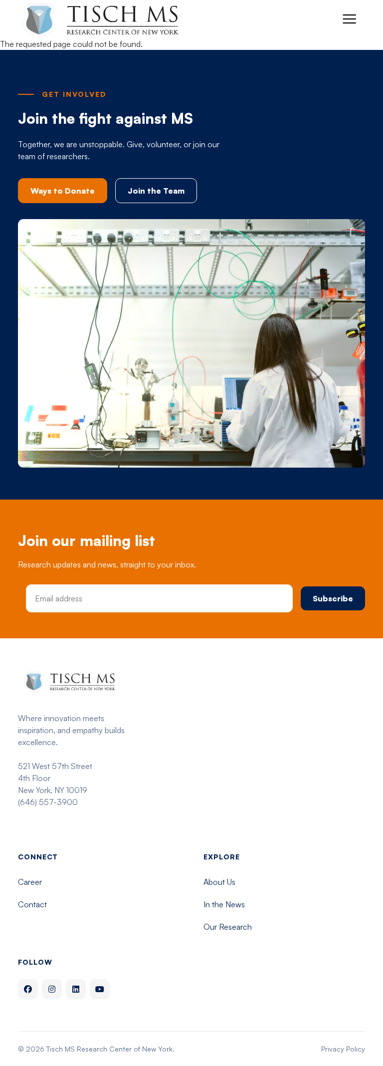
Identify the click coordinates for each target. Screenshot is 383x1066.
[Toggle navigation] (349, 19)
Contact (32, 904)
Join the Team (156, 191)
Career (30, 882)
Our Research (227, 927)
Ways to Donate (62, 191)
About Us (219, 882)
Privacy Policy (343, 1049)
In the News (224, 904)
